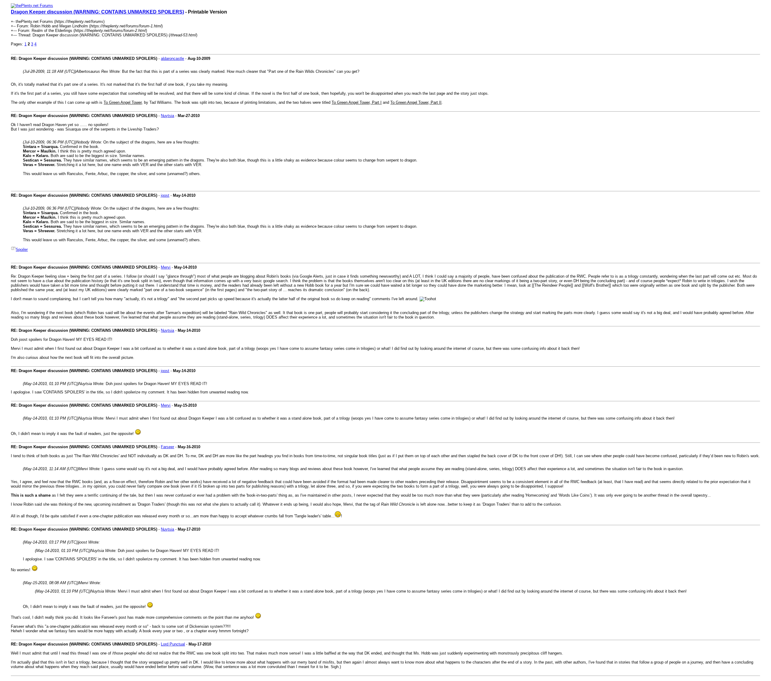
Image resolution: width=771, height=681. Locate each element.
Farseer (167, 447)
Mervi (165, 267)
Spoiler (22, 249)
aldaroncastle (172, 58)
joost (165, 195)
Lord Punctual (173, 644)
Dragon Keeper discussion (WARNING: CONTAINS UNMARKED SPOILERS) (97, 11)
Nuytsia (167, 115)
